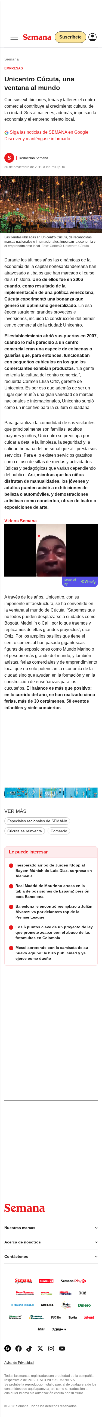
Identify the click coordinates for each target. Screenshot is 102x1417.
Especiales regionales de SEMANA (37, 821)
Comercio (59, 831)
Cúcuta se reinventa (24, 831)
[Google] (7, 1348)
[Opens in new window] (18, 1348)
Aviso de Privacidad (24, 1363)
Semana (11, 59)
